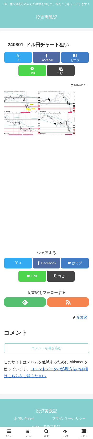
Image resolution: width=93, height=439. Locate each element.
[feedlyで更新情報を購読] (25, 302)
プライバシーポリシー (69, 418)
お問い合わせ (24, 418)
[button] (60, 70)
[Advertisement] (46, 189)
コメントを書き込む (46, 348)
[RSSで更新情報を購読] (68, 302)
